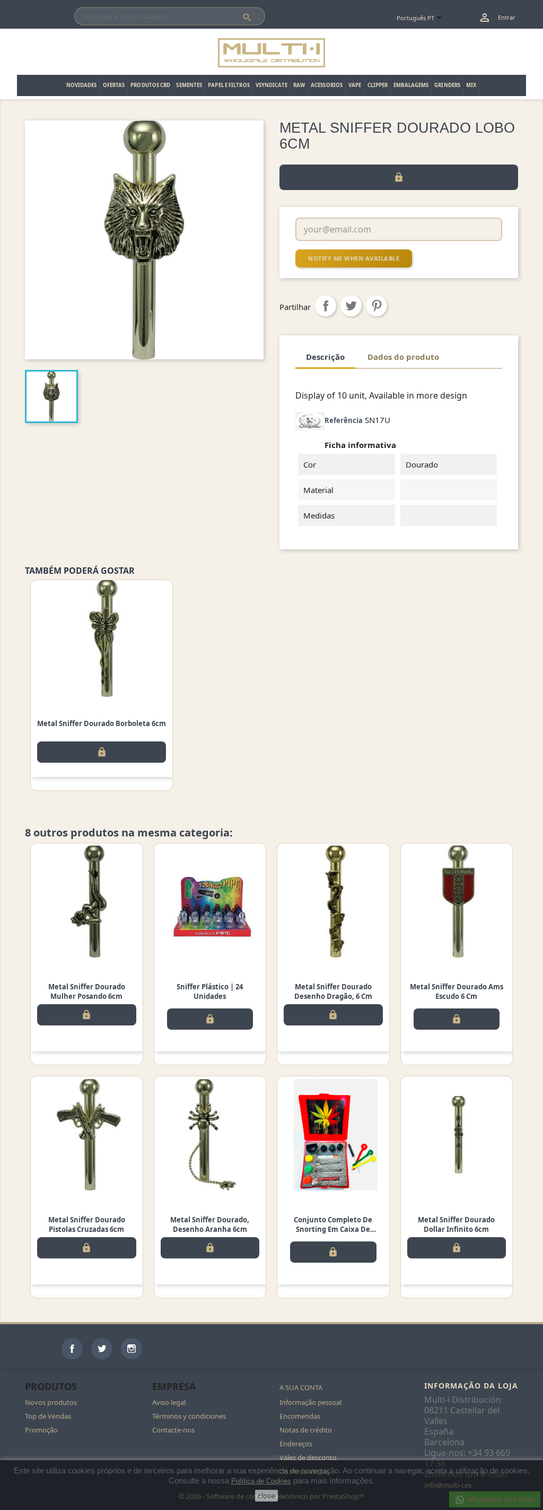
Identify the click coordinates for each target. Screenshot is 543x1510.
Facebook (72, 1348)
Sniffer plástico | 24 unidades (210, 991)
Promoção (41, 1430)
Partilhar (325, 305)
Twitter (101, 1348)
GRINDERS (447, 85)
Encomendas (299, 1416)
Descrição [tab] (325, 356)
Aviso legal (169, 1402)
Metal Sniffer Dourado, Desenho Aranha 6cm (209, 1224)
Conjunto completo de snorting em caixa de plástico (333, 1229)
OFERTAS (114, 85)
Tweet (351, 305)
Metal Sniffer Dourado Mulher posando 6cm (86, 991)
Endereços (295, 1443)
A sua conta (300, 1387)
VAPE (354, 85)
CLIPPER (377, 85)
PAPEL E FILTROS (229, 85)
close (266, 1495)
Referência (344, 420)
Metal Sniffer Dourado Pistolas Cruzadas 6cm (86, 1224)
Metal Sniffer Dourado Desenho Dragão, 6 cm (333, 991)
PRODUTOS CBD (150, 85)
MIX (471, 85)
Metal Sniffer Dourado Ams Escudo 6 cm (456, 991)
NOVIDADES (81, 85)
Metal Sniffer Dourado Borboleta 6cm (101, 723)
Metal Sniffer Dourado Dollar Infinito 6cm (456, 1224)
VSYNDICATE (271, 85)
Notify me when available (353, 258)
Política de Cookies (261, 1481)
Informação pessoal (310, 1402)
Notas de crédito (305, 1430)
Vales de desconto (308, 1457)
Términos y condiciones (189, 1416)
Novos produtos (51, 1402)
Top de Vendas (48, 1416)
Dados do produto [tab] (403, 356)
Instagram (131, 1348)
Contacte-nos (173, 1430)
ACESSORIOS (327, 85)
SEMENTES (189, 85)
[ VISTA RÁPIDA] (101, 638)
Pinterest (376, 305)
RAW (299, 85)
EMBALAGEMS (410, 85)
